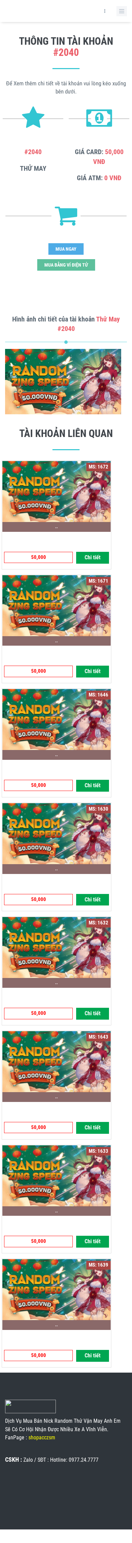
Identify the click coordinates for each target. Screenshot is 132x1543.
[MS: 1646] (56, 719)
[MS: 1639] (56, 1289)
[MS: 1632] (56, 947)
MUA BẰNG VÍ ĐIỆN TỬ (66, 265)
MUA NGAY (66, 249)
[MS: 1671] (56, 605)
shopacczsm (41, 1437)
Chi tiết (93, 557)
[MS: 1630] (56, 833)
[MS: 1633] (56, 1175)
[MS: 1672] (56, 490)
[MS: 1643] (56, 1061)
